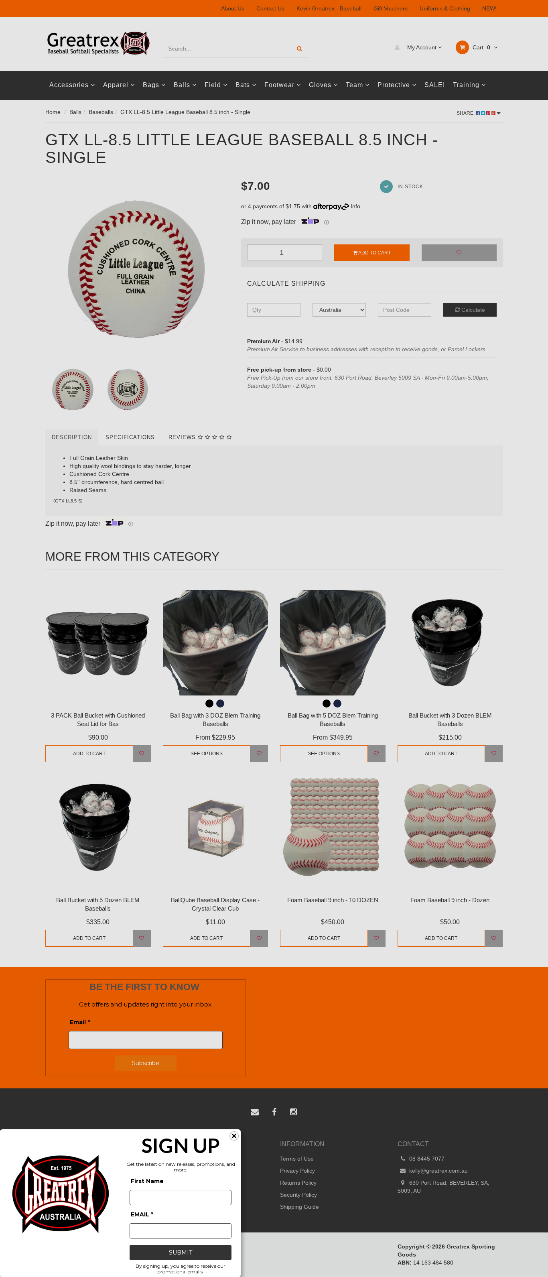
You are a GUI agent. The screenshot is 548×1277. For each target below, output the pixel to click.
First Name (147, 1181)
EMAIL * (142, 1214)
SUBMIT (180, 1252)
